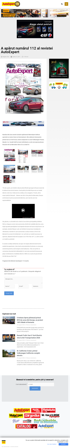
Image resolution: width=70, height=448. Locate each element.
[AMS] (36, 410)
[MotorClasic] (50, 415)
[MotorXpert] (16, 415)
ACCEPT (63, 444)
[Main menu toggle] (66, 4)
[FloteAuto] (48, 410)
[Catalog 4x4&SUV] (26, 426)
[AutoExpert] (22, 410)
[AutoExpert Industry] (46, 426)
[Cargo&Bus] (32, 415)
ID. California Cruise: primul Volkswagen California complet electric (28, 353)
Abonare (35, 388)
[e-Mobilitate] (45, 421)
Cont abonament (22, 384)
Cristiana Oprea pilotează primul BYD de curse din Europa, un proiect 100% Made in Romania (30, 320)
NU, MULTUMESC (52, 444)
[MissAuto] (27, 421)
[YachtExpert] (16, 421)
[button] (62, 4)
